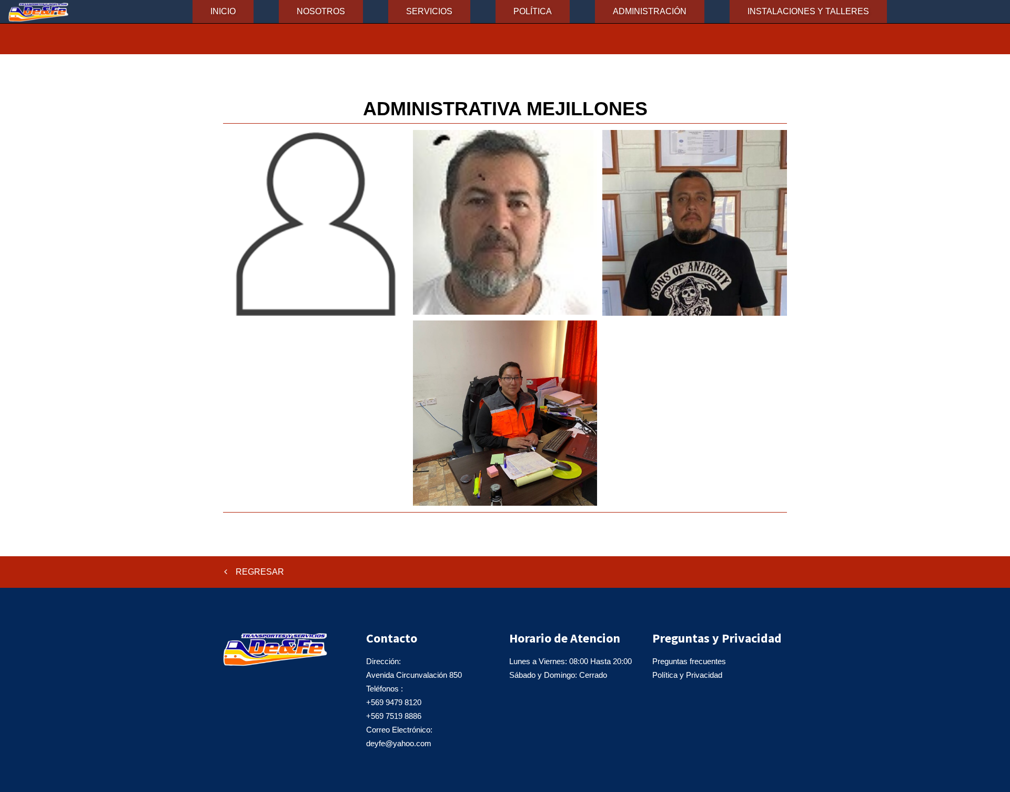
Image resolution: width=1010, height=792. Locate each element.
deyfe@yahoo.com (398, 743)
